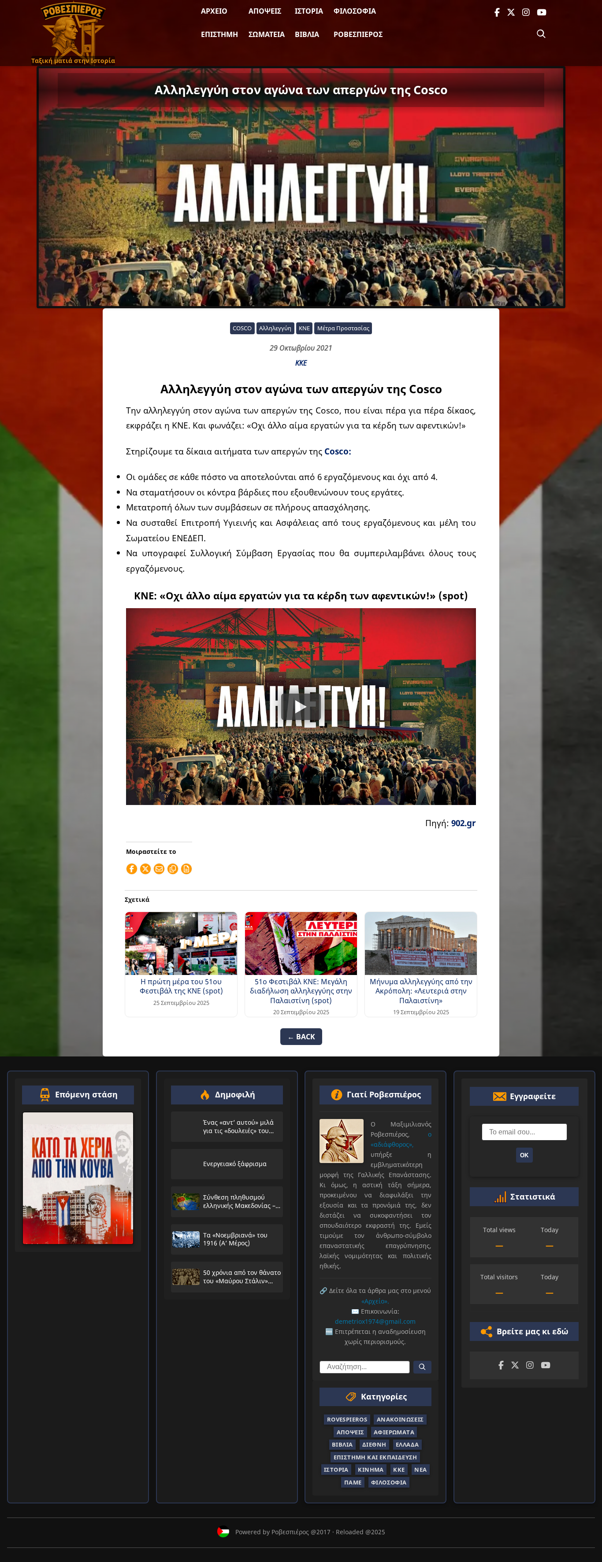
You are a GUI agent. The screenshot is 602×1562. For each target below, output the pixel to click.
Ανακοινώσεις (400, 1420)
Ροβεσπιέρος (358, 34)
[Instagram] (526, 12)
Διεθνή (374, 1445)
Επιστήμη (219, 34)
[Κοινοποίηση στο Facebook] (131, 869)
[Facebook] (497, 12)
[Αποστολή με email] (159, 869)
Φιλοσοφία (355, 11)
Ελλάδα (407, 1445)
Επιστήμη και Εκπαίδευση (375, 1457)
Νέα (420, 1470)
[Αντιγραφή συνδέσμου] (172, 869)
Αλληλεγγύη (275, 328)
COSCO (242, 328)
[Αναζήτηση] (541, 34)
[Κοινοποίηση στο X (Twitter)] (145, 869)
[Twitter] (511, 12)
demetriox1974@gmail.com (375, 1321)
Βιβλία (307, 34)
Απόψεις (265, 11)
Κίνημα (370, 1470)
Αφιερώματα (394, 1432)
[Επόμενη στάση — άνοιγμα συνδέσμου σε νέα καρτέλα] (78, 1178)
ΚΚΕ (301, 363)
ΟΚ (524, 1155)
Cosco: (336, 451)
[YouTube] (541, 12)
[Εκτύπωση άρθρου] (186, 869)
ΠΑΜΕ (353, 1482)
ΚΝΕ (304, 328)
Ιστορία (309, 11)
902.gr (463, 823)
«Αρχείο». (375, 1301)
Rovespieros (347, 1420)
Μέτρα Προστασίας (343, 328)
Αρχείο (214, 11)
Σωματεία (267, 34)
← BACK (301, 1036)
